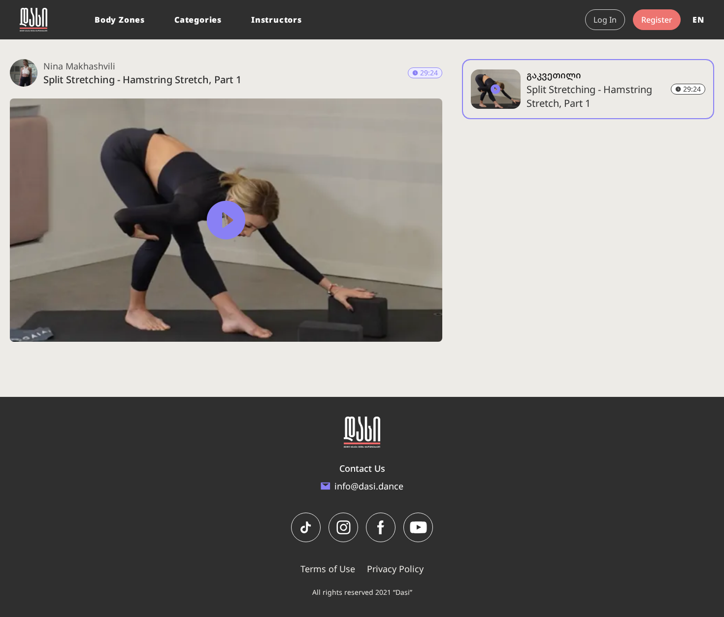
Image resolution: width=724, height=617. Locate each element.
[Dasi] (33, 20)
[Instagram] (343, 527)
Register (656, 19)
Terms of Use (327, 569)
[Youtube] (418, 527)
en (698, 19)
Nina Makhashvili (79, 66)
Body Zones (120, 19)
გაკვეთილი (554, 75)
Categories (198, 19)
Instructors (276, 19)
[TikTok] (306, 527)
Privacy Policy (395, 569)
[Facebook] (380, 527)
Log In (605, 19)
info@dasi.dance (368, 486)
